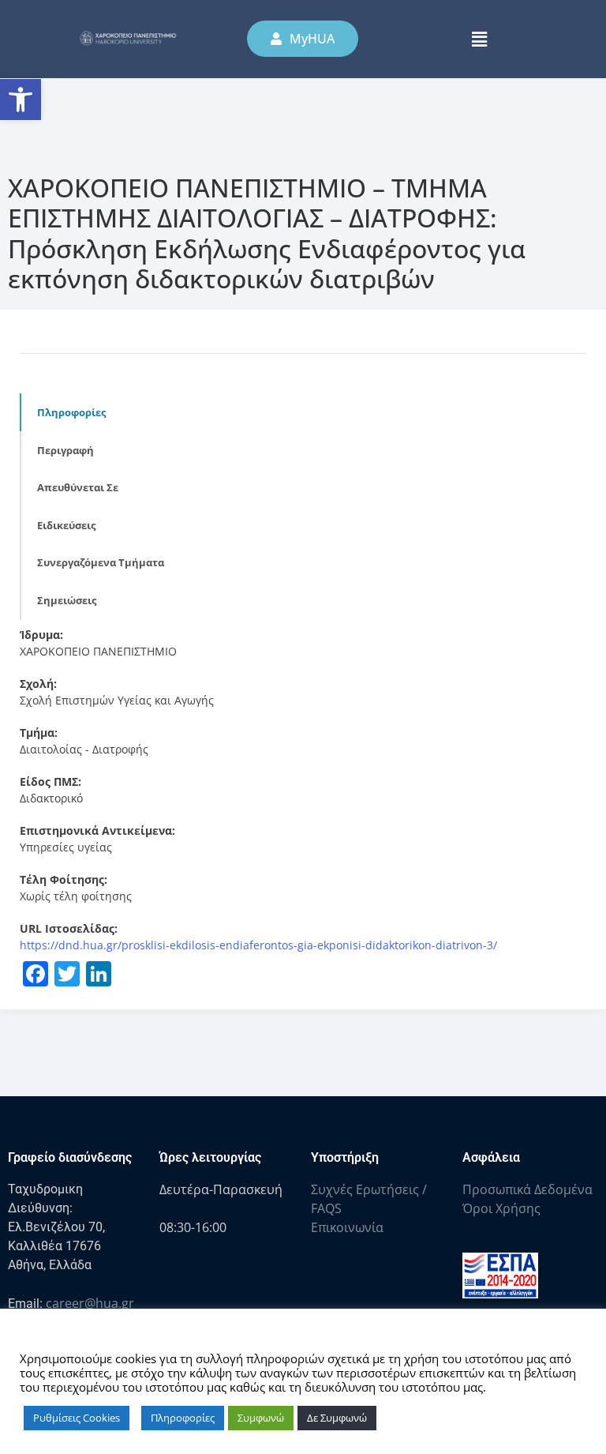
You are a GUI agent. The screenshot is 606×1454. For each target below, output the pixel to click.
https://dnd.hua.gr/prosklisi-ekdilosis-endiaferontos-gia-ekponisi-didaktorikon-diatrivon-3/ (258, 944)
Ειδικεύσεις (66, 525)
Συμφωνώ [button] (261, 1418)
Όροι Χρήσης (501, 1208)
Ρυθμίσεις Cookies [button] (76, 1418)
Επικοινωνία (347, 1227)
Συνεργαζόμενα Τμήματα (100, 562)
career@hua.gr (90, 1303)
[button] (20, 99)
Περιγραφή (65, 450)
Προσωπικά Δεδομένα (527, 1189)
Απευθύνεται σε (77, 487)
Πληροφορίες (71, 412)
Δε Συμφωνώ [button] (337, 1418)
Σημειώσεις (66, 600)
